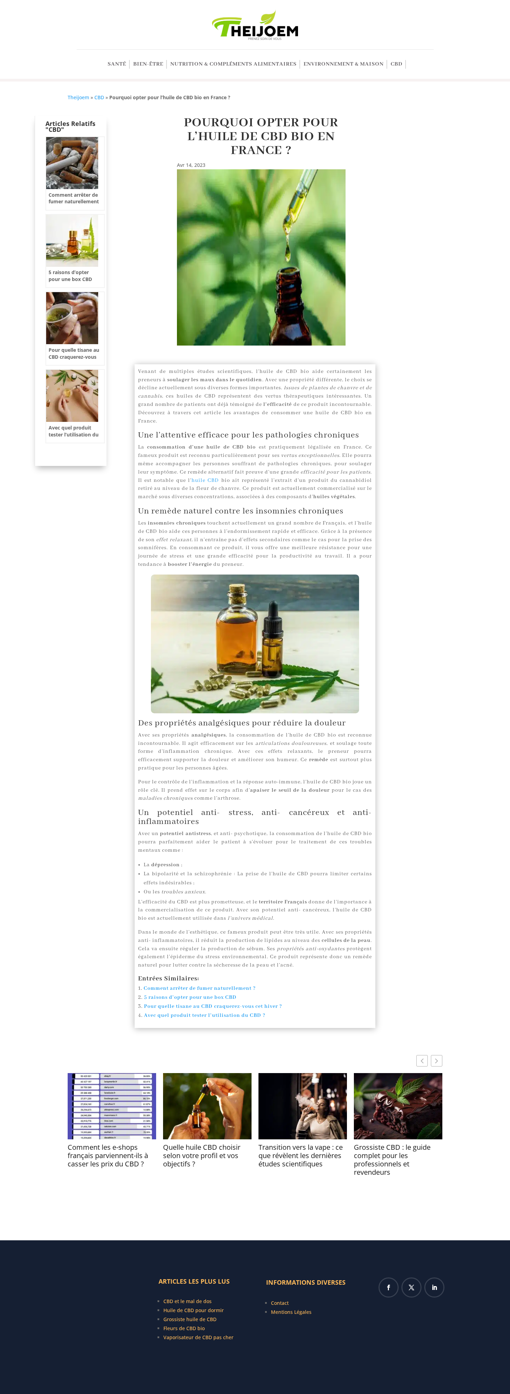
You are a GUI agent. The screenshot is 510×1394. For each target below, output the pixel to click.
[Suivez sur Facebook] (389, 1287)
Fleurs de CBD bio (184, 1328)
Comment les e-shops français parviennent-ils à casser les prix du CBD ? (108, 1155)
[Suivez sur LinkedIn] (434, 1287)
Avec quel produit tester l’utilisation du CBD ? (204, 1015)
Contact (280, 1303)
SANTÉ (117, 65)
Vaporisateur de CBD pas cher (198, 1337)
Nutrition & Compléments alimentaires (233, 65)
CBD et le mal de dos (187, 1301)
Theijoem (78, 97)
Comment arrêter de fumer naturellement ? (200, 988)
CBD (396, 65)
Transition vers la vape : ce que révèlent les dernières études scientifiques (300, 1155)
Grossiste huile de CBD (189, 1319)
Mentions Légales (291, 1312)
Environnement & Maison (344, 65)
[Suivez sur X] (411, 1287)
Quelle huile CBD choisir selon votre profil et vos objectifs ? (201, 1155)
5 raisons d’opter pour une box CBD (190, 997)
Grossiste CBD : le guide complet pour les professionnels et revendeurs (392, 1159)
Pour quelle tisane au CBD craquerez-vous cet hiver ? (213, 1006)
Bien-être (148, 65)
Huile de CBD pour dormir (193, 1310)
